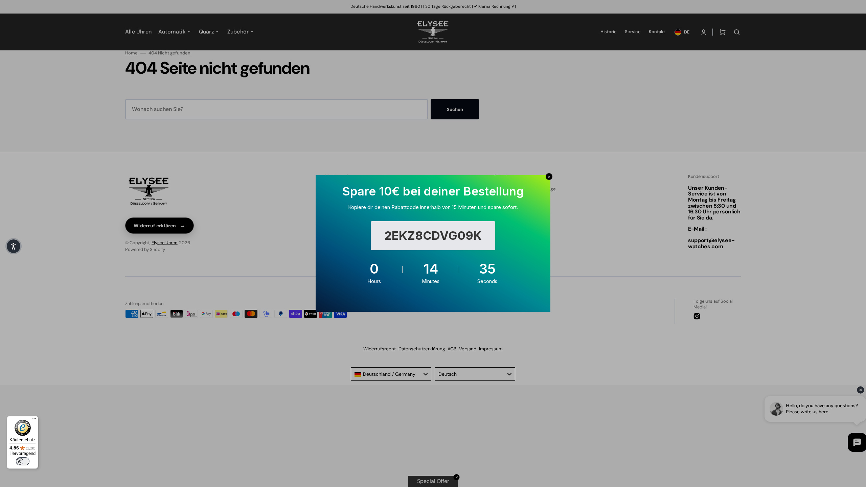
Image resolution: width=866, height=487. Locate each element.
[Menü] (34, 420)
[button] (13, 246)
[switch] (22, 461)
